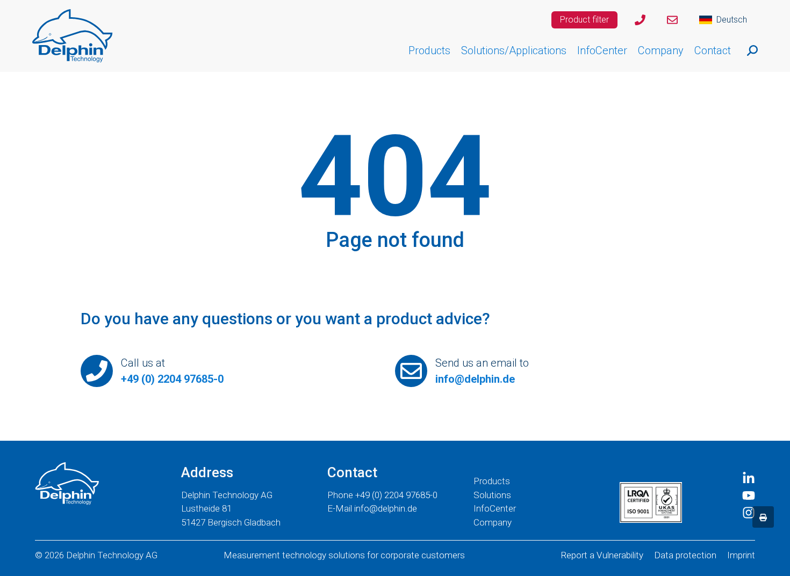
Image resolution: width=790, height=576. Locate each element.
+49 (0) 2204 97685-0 (172, 379)
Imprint (741, 555)
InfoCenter (494, 508)
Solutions (492, 495)
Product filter (584, 19)
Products (491, 481)
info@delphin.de (475, 379)
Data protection (685, 555)
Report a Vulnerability (602, 555)
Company (492, 522)
